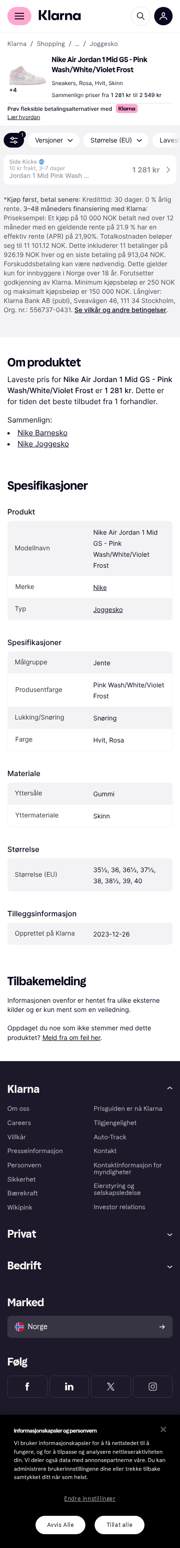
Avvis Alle (60, 1525)
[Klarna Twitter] (111, 1387)
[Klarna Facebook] (27, 1387)
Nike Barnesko (42, 432)
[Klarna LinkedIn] (69, 1387)
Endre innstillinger (89, 1499)
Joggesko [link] (104, 44)
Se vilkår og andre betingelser (120, 310)
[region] (90, 1481)
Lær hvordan (23, 117)
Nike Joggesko (43, 443)
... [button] (77, 44)
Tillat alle (120, 1525)
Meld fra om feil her (71, 1037)
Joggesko (108, 610)
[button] (27, 75)
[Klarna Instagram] (153, 1387)
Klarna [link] (16, 44)
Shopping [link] (51, 44)
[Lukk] (163, 1429)
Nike (100, 588)
